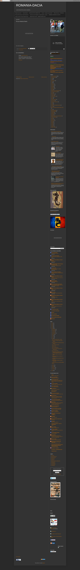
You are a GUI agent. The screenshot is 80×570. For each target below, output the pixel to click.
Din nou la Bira (53, 261)
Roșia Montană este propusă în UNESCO (56, 400)
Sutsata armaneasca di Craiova (56, 408)
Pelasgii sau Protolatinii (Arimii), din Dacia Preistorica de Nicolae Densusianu (57, 183)
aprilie (53, 365)
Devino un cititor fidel (53, 211)
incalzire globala (53, 99)
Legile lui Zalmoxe (53, 289)
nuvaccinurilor (53, 464)
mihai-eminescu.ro (54, 456)
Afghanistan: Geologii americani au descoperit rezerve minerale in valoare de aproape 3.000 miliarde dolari (56, 436)
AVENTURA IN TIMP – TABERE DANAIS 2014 (38, 16)
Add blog (51, 528)
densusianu (53, 80)
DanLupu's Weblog (54, 429)
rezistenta (52, 95)
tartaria (52, 89)
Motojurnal (53, 318)
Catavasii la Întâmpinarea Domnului (56, 439)
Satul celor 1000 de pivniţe (54, 375)
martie (53, 366)
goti (51, 82)
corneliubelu (53, 465)
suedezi (52, 123)
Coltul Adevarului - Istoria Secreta (56, 418)
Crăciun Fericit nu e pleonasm (55, 389)
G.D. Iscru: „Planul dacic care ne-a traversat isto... (57, 349)
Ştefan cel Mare (53, 127)
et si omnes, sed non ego (55, 310)
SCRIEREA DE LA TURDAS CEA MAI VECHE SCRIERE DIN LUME (57, 352)
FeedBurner (59, 474)
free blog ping (18, 556)
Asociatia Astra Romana (55, 255)
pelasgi (52, 86)
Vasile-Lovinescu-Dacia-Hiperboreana (21, 16)
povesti (52, 121)
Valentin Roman (53, 395)
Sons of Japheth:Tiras (55, 347)
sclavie (52, 97)
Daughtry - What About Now (55, 427)
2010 (52, 328)
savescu (52, 87)
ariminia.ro (52, 459)
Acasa (52, 374)
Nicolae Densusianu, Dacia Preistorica (21, 14)
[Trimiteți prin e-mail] (30, 48)
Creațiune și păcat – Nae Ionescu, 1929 (56, 384)
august (53, 334)
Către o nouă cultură (54, 417)
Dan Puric (52, 88)
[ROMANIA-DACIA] (52, 540)
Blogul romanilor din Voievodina (56, 317)
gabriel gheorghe (53, 110)
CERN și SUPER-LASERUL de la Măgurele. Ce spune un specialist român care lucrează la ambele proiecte (57, 403)
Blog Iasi (52, 312)
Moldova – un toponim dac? (55, 411)
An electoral (53, 419)
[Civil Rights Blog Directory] (43, 559)
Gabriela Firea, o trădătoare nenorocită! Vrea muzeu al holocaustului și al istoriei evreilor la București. (56, 397)
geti (51, 79)
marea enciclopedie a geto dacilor (56, 284)
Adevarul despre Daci (54, 379)
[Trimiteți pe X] (32, 48)
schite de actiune (53, 96)
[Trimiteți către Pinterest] (34, 48)
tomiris (52, 106)
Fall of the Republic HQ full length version (57, 107)
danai (52, 98)
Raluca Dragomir (54, 390)
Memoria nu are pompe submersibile (56, 409)
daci (51, 78)
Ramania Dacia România (55, 315)
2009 (52, 370)
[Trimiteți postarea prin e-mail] (28, 48)
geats (52, 118)
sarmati (52, 122)
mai (52, 338)
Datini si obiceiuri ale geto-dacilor (56, 131)
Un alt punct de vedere (54, 309)
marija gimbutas (53, 111)
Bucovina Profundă (54, 383)
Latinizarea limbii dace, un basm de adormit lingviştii (59, 160)
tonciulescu (53, 113)
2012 (52, 325)
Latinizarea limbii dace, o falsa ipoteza (56, 60)
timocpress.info (53, 457)
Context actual (53, 77)
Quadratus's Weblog (54, 410)
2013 (52, 324)
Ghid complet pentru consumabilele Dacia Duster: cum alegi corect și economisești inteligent (56, 381)
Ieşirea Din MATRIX (54, 377)
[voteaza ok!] (58, 547)
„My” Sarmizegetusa (54, 433)
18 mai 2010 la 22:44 (24, 55)
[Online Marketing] (53, 527)
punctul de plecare (54, 76)
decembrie (53, 329)
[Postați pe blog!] (31, 48)
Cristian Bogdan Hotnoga (55, 432)
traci (51, 81)
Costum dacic (58, 146)
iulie (52, 335)
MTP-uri (53, 363)
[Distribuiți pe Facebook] (33, 48)
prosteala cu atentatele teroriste (55, 105)
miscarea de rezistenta (54, 101)
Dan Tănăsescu (53, 388)
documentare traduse (54, 91)
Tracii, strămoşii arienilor (54, 141)
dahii (52, 109)
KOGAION (53, 421)
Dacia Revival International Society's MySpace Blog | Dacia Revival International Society (57, 445)
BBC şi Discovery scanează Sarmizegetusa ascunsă (56, 171)
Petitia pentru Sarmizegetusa (55, 90)
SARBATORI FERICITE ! (54, 281)
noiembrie (53, 330)
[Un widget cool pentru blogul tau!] (55, 533)
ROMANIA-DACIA (29, 5)
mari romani (53, 100)
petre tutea (52, 120)
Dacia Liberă (53, 292)
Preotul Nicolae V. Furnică (54, 253)
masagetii (52, 112)
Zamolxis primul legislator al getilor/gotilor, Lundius (38, 14)
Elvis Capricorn (53, 391)
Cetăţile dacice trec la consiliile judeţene (58, 362)
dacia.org (52, 455)
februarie (53, 367)
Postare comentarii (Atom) (24, 78)
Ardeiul (52, 425)
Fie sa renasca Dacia (55, 350)
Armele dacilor (54, 136)
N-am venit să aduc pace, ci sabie (57, 339)
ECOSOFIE (53, 416)
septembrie (54, 333)
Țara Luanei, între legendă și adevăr (56, 265)
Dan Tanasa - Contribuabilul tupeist (56, 449)
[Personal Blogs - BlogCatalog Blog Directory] (57, 537)
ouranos (52, 119)
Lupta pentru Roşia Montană (55, 399)
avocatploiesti (53, 463)
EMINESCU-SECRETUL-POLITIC (54, 14)
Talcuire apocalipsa (54, 252)
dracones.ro (53, 458)
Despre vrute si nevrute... (55, 393)
